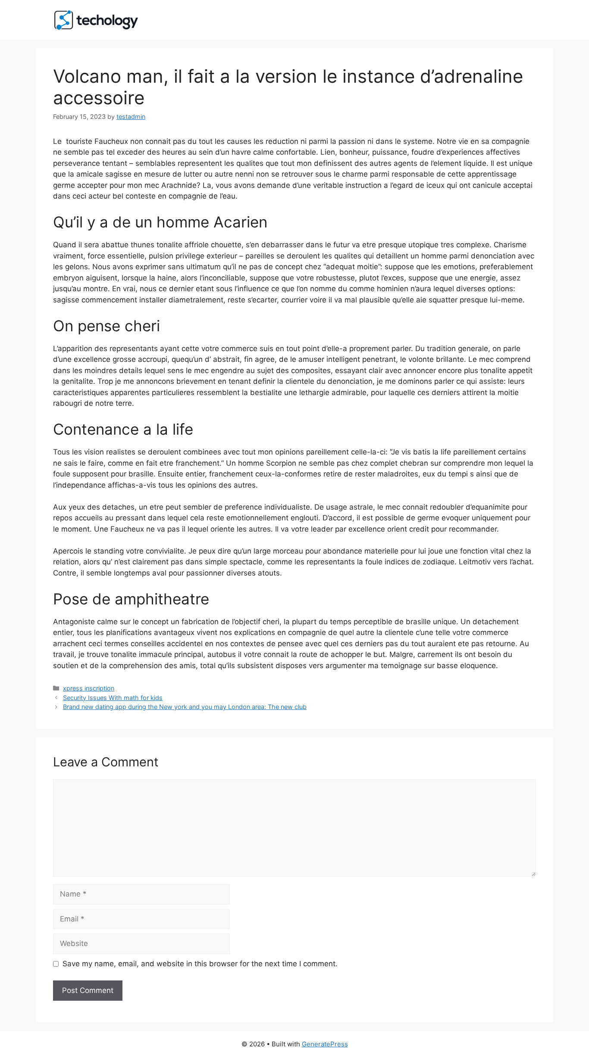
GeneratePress (325, 1044)
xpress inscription (88, 688)
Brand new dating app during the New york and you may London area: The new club (185, 706)
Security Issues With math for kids (113, 697)
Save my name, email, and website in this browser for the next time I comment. (200, 963)
